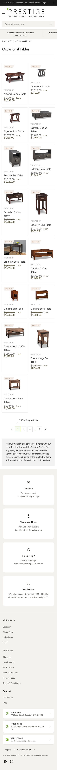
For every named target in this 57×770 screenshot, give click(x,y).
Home (4, 41)
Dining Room (8, 632)
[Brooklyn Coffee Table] (15, 198)
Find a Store (8, 667)
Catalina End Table (13, 308)
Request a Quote (10, 672)
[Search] (51, 24)
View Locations (20, 35)
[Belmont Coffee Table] (42, 115)
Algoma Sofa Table (14, 131)
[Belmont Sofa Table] (42, 154)
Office (5, 642)
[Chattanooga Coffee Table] (15, 332)
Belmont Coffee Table (39, 129)
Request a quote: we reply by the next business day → (25, 3)
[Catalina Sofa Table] (42, 294)
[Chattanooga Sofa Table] (15, 384)
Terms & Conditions (11, 683)
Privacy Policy (9, 678)
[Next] (45, 429)
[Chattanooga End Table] (42, 338)
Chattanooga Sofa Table (13, 400)
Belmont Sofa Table (41, 168)
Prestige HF (9, 90)
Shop (12, 41)
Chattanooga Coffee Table (14, 348)
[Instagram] (11, 761)
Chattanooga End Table (40, 360)
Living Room (8, 637)
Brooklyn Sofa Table (14, 261)
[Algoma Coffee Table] (15, 76)
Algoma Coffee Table (15, 93)
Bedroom (7, 626)
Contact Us (8, 697)
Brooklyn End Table (41, 224)
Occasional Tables (24, 41)
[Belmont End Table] (15, 157)
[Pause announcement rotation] (53, 3)
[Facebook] (5, 761)
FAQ (5, 703)
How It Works (8, 662)
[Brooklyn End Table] (42, 204)
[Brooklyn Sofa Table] (15, 247)
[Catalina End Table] (15, 294)
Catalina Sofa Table (41, 308)
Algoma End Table (40, 86)
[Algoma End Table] (42, 72)
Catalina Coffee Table (39, 270)
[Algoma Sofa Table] (15, 117)
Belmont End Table (13, 175)
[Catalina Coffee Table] (42, 251)
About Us (7, 657)
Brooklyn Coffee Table (12, 214)
